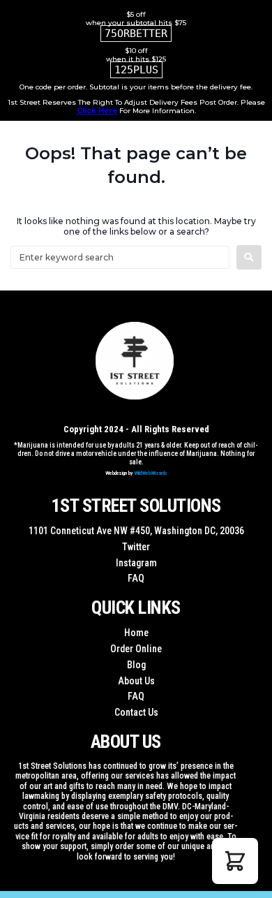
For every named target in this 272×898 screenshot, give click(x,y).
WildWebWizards (150, 473)
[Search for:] (119, 257)
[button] (235, 861)
